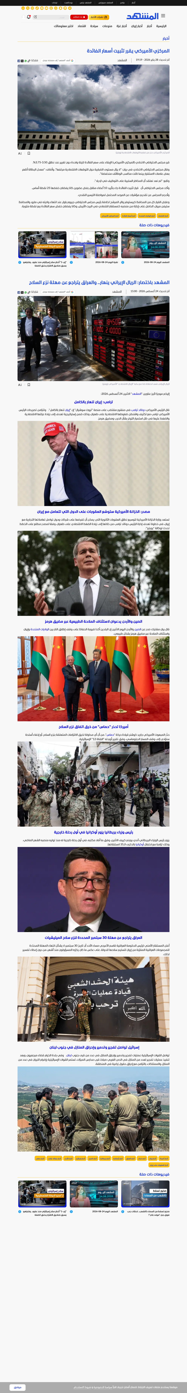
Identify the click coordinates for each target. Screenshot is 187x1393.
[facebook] (19, 61)
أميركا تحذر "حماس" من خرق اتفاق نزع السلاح (93, 727)
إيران (67, 410)
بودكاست (68, 3)
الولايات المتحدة (40, 629)
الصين (137, 629)
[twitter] (22, 61)
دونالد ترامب (138, 410)
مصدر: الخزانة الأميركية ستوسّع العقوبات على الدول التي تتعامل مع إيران (93, 512)
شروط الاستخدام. (82, 1387)
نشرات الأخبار (97, 17)
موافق (17, 1387)
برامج (122, 3)
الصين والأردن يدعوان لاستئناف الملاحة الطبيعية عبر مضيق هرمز (93, 621)
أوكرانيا (140, 844)
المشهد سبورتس (105, 3)
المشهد (136, 394)
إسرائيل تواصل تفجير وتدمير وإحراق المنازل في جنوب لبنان (93, 1047)
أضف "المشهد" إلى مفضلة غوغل (56, 61)
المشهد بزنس (85, 3)
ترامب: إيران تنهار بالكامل (93, 402)
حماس (110, 735)
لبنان (69, 1055)
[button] (93, 39)
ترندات (54, 3)
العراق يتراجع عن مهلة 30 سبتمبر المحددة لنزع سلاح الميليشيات (93, 938)
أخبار (133, 3)
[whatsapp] (25, 61)
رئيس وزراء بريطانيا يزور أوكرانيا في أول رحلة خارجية (93, 832)
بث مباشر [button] (77, 17)
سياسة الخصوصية (103, 1387)
